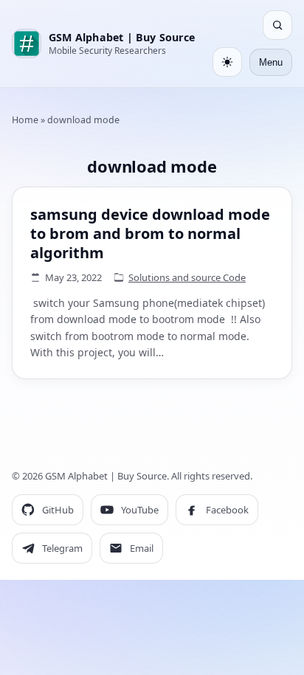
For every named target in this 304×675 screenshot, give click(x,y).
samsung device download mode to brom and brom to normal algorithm (150, 233)
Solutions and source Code (187, 277)
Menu (271, 62)
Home (25, 120)
